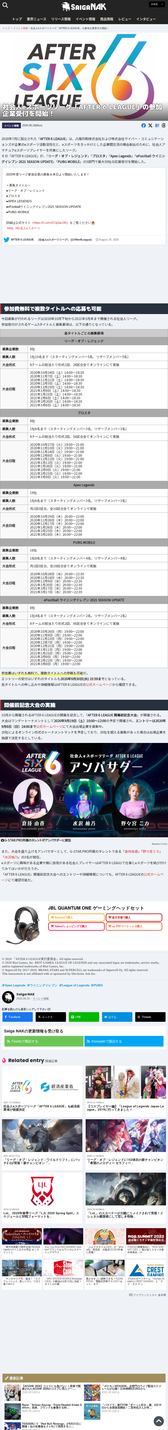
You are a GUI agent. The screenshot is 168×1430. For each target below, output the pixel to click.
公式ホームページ (99, 684)
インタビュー (146, 18)
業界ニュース (36, 18)
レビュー (124, 18)
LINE (78, 1017)
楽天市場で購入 (121, 917)
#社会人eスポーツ (27, 228)
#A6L (10, 228)
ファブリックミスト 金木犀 (149, 1295)
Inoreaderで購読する (107, 1041)
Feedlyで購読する (25, 1041)
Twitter (163, 843)
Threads (146, 1017)
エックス (47, 1017)
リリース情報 (61, 18)
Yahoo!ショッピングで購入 (70, 926)
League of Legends (75, 985)
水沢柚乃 (11, 857)
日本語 (154, 4)
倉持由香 (131, 851)
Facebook (14, 1017)
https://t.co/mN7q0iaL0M (50, 222)
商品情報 (106, 18)
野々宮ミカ (151, 851)
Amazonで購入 (63, 917)
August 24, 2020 (109, 239)
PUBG (98, 985)
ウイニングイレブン (44, 985)
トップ (17, 18)
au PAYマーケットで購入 (127, 926)
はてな (110, 1017)
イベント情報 (85, 18)
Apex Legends (15, 985)
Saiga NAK (84, 6)
